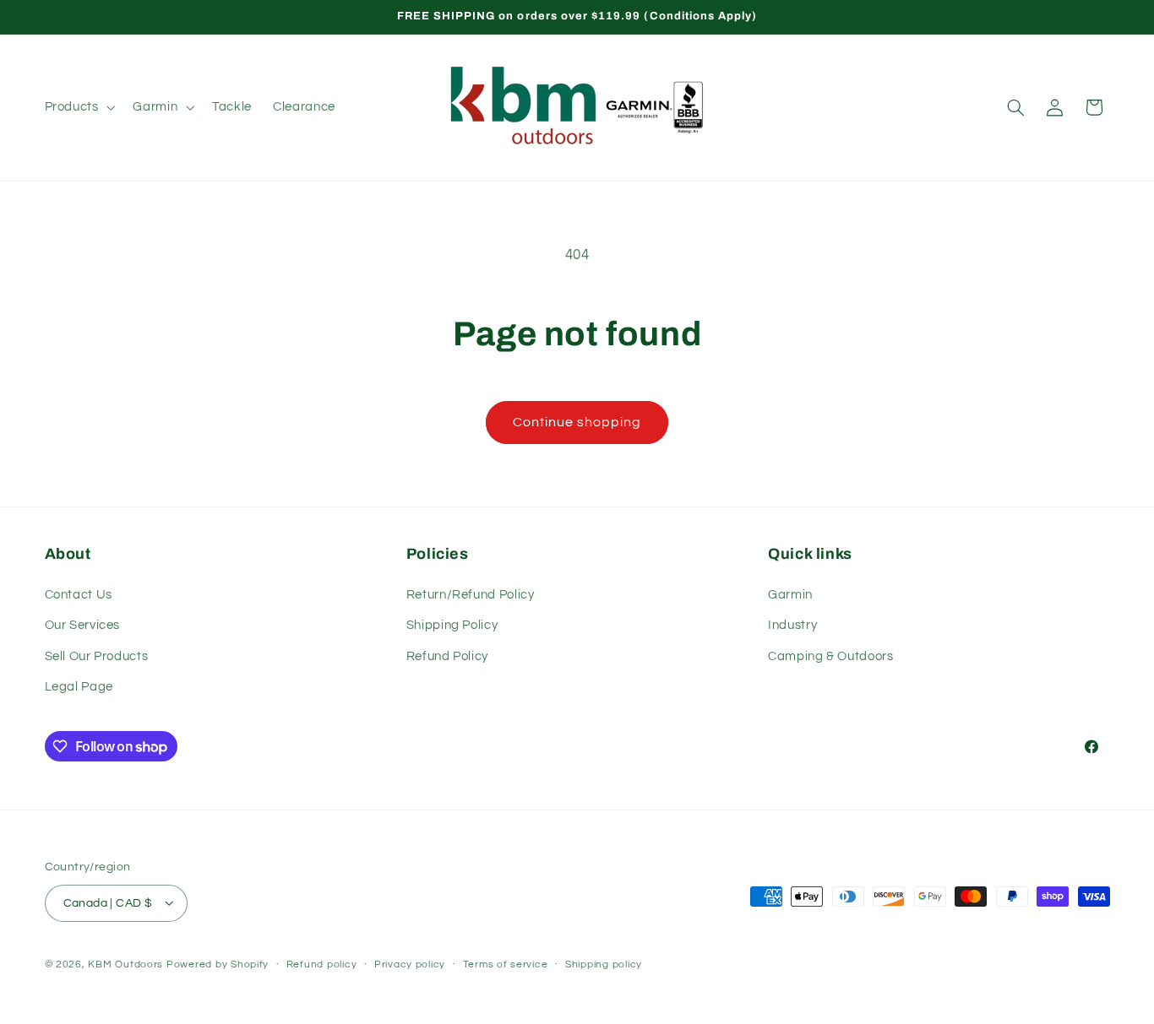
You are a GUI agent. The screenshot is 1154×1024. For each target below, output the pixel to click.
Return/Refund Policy (470, 594)
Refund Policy (447, 655)
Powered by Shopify (217, 963)
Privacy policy (409, 964)
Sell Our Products (97, 655)
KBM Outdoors (125, 963)
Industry (792, 625)
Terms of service (505, 964)
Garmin (790, 594)
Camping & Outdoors (830, 655)
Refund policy (321, 964)
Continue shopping (577, 422)
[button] (78, 107)
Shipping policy (603, 964)
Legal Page (79, 686)
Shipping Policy (452, 625)
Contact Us (78, 594)
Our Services (83, 625)
